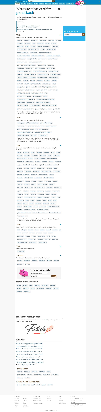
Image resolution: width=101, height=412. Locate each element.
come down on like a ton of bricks (26, 65)
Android (49, 400)
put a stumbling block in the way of (26, 135)
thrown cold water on (54, 213)
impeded (19, 191)
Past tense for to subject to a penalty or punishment (28, 26)
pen (24, 384)
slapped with (33, 52)
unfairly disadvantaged (32, 123)
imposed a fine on (22, 239)
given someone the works (49, 105)
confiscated (20, 236)
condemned (40, 43)
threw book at (33, 242)
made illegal (56, 155)
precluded (58, 161)
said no (36, 206)
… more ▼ (21, 31)
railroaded (20, 83)
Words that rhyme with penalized (29, 349)
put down (51, 184)
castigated (20, 43)
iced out (51, 174)
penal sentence (21, 374)
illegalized (20, 171)
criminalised (56, 171)
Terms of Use (61, 401)
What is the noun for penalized (28, 357)
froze (58, 197)
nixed (27, 200)
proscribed (43, 155)
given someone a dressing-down (45, 99)
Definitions (30, 3)
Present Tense (26, 406)
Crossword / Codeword (37, 403)
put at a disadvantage (46, 123)
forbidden (19, 155)
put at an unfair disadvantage (36, 126)
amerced (53, 43)
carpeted (53, 80)
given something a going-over (25, 109)
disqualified (36, 171)
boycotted (34, 165)
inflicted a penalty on (22, 52)
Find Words (55, 3)
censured (32, 191)
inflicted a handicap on (42, 129)
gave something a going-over (43, 109)
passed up (34, 174)
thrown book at (43, 242)
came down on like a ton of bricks (26, 77)
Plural (24, 401)
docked (47, 43)
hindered (55, 181)
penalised (56, 109)
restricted (26, 168)
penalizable (27, 291)
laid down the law (53, 71)
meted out (20, 74)
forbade (58, 152)
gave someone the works (43, 102)
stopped (19, 165)
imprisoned (20, 46)
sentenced (27, 43)
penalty (19, 285)
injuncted (19, 209)
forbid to (33, 184)
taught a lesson (21, 59)
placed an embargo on (23, 174)
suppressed (28, 171)
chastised (26, 40)
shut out (34, 181)
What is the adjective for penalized (29, 354)
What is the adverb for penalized (28, 351)
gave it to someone (22, 105)
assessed (25, 233)
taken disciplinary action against (26, 90)
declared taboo (28, 206)
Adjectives (25, 398)
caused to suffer (21, 126)
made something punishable (24, 158)
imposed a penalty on (45, 52)
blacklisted (49, 187)
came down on (42, 65)
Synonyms (17, 3)
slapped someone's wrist (35, 62)
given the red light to (29, 209)
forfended (26, 184)
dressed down (46, 83)
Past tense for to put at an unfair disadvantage (27, 27)
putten (18, 233)
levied (36, 230)
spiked (44, 200)
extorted (27, 236)
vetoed (49, 155)
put (60, 230)
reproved (25, 80)
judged (27, 46)
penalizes (55, 288)
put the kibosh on (42, 184)
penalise (19, 288)
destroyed (33, 194)
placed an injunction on (43, 197)
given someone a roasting (40, 96)
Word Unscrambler (37, 398)
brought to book (32, 59)
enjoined (41, 165)
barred (33, 152)
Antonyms (23, 3)
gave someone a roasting (24, 96)
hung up (19, 203)
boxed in (19, 206)
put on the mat (51, 68)
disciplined (34, 40)
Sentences (41, 3)
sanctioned (51, 65)
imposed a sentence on (38, 55)
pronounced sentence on (40, 71)
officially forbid (29, 177)
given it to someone (35, 105)
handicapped (20, 123)
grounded (34, 87)
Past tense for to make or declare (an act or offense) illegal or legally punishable (34, 29)
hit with (43, 49)
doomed (19, 80)
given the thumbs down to (40, 213)
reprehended (20, 68)
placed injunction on (29, 197)
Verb (18, 24)
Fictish (46, 320)
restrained (56, 165)
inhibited (19, 168)
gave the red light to (42, 209)
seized (34, 236)
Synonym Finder (28, 365)
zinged (55, 200)
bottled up (53, 203)
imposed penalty (51, 49)
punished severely (56, 74)
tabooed (27, 181)
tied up (25, 203)
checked (26, 191)
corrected (58, 40)
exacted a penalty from (23, 55)
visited (54, 83)
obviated (48, 191)
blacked (33, 168)
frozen (53, 197)
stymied (38, 200)
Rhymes (36, 3)
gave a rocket (30, 102)
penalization (45, 285)
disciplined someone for (50, 90)
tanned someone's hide (23, 93)
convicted (46, 80)
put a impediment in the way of (43, 132)
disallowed (27, 155)
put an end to (29, 161)
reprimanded (42, 40)
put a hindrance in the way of (25, 132)
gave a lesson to (53, 77)
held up (31, 203)
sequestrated (41, 236)
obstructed (48, 181)
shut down (20, 187)
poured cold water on (53, 206)
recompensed (29, 68)
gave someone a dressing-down (26, 99)
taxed (48, 236)
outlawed (39, 152)
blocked (51, 161)
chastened (51, 40)
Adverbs (24, 400)
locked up (46, 203)
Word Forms (62, 3)
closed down (38, 177)
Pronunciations (70, 3)
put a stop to (20, 161)
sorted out (39, 90)
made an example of (30, 74)
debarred (44, 161)
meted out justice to (43, 74)
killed (49, 200)
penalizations (40, 288)
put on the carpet (40, 68)
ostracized (57, 187)
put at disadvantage (51, 126)
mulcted (33, 46)
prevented (48, 165)
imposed (55, 230)
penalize (25, 285)
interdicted (35, 155)
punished (19, 40)
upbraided (39, 80)
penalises (19, 291)
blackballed (26, 165)
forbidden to (20, 200)
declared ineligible (46, 171)
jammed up (38, 203)
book (46, 93)
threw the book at (22, 49)
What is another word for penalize (29, 359)
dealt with (55, 46)
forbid (52, 152)
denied (26, 194)
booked (27, 83)
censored (19, 197)
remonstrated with (35, 83)
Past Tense (25, 405)
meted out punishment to (44, 46)
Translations (48, 3)
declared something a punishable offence (45, 158)
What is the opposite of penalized (29, 343)
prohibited (46, 152)
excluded (37, 161)
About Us (61, 400)
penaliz (44, 384)
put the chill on (29, 187)
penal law (34, 371)
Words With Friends (37, 400)
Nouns (16, 405)
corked (32, 200)
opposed (53, 194)
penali (38, 384)
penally (33, 288)
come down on (42, 59)
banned (19, 152)
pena (28, 384)
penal (30, 285)
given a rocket (21, 102)
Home (60, 398)
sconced (50, 233)
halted (55, 168)
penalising (26, 288)
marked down (20, 251)
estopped (19, 184)
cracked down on (52, 59)
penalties (52, 285)
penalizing (37, 285)
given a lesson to (42, 77)
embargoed (26, 152)
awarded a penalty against (54, 55)
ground (28, 87)
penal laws (42, 371)
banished (49, 168)
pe (20, 384)
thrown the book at (34, 49)
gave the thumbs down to (24, 213)
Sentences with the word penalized (29, 346)
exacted (48, 230)
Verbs (16, 406)
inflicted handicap (43, 135)
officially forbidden (49, 177)
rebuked (32, 80)
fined (33, 43)
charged (24, 230)
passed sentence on (37, 93)
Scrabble (35, 401)
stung (44, 233)
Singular (24, 403)
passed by (20, 177)
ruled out (40, 181)
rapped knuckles (21, 62)
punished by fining (22, 242)
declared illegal (43, 174)
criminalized (40, 168)
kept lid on (43, 206)
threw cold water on (22, 216)
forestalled (20, 194)
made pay (55, 239)
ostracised (55, 191)
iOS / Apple (50, 398)
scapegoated (20, 87)
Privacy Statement (62, 403)
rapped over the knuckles (24, 71)
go (83, 34)
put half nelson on (40, 187)
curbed (47, 194)
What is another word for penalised (29, 362)
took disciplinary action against (47, 87)
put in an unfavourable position (25, 129)
